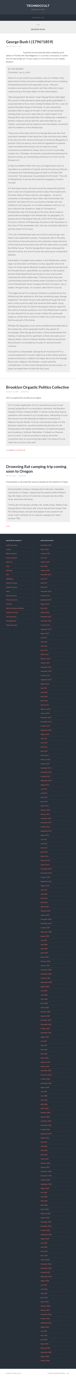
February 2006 (45, 1112)
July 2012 (44, 789)
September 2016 (46, 600)
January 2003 (45, 1260)
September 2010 (46, 881)
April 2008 (44, 1003)
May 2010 (44, 898)
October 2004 (45, 1180)
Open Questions (11, 596)
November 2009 (46, 923)
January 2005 (45, 1167)
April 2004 (44, 1205)
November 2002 (46, 1268)
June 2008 (44, 995)
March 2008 (45, 1007)
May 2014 (44, 696)
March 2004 (45, 1209)
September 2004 (46, 1184)
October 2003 (45, 1230)
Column (8, 549)
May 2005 (44, 1150)
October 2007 (45, 1028)
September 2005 (46, 1134)
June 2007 (44, 1045)
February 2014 (45, 709)
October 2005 (45, 1129)
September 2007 (46, 1033)
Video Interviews (11, 625)
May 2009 (44, 949)
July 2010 (44, 890)
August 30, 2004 (12, 392)
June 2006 (44, 1096)
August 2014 (45, 684)
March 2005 (45, 1159)
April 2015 (44, 650)
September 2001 (46, 1323)
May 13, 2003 (11, 476)
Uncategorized (11, 621)
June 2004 (44, 1197)
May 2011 (44, 848)
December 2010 (46, 869)
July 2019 (44, 558)
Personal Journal (11, 600)
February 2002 (45, 1306)
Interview (9, 570)
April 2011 (44, 852)
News (8, 591)
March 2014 (45, 705)
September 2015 (46, 629)
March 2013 (45, 755)
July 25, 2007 (11, 46)
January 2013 (45, 764)
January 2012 (45, 814)
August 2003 (45, 1239)
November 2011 (46, 822)
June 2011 (44, 843)
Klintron (25, 392)
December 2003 (46, 1222)
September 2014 (46, 680)
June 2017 (44, 579)
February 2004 (45, 1213)
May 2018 (44, 566)
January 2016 (45, 612)
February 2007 (45, 1062)
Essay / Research (11, 558)
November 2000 (46, 1352)
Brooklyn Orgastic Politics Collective (37, 387)
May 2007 (44, 1049)
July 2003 (44, 1243)
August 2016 (45, 604)
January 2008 (45, 1016)
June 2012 (44, 793)
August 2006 (45, 1087)
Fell (19, 46)
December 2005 (46, 1121)
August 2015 (45, 633)
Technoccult (38, 5)
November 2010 (46, 873)
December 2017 (46, 574)
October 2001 (45, 1318)
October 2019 (45, 553)
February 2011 (45, 860)
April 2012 (44, 801)
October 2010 (45, 877)
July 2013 (44, 738)
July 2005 (44, 1142)
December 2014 (46, 667)
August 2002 (45, 1281)
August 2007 (45, 1037)
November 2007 (46, 1024)
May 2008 (44, 999)
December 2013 (46, 717)
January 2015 (45, 663)
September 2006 (46, 1083)
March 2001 (45, 1344)
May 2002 (44, 1293)
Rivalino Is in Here (12, 612)
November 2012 (46, 772)
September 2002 (46, 1276)
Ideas (8, 566)
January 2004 (45, 1218)
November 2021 (46, 545)
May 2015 (44, 646)
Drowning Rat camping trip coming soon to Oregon (36, 468)
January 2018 (45, 570)
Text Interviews (11, 617)
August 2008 (45, 986)
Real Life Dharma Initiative (15, 608)
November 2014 (46, 671)
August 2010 (45, 886)
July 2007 (44, 1041)
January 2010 (45, 915)
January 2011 (45, 865)
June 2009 (44, 944)
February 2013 (45, 759)
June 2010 (44, 894)
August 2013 (45, 734)
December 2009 (46, 919)
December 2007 (46, 1020)
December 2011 (46, 818)
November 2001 (46, 1314)
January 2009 (45, 965)
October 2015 (45, 625)
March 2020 (45, 549)
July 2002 (44, 1285)
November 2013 (46, 722)
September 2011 (46, 831)
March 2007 (45, 1058)
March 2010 (45, 907)
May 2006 (44, 1100)
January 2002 (45, 1310)
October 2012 (45, 776)
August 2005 (45, 1138)
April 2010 (44, 902)
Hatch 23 (9, 562)
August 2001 (45, 1327)
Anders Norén (59, 1373)
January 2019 (45, 562)
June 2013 (44, 743)
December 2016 (46, 591)
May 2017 (44, 583)
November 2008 (46, 974)
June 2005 (44, 1146)
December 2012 (46, 768)
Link (7, 450)
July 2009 (44, 940)
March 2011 (45, 856)
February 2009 (45, 961)
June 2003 (44, 1247)
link (39, 55)
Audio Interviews (11, 545)
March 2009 (45, 957)
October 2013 (45, 726)
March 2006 (45, 1108)
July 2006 (44, 1091)
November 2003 (46, 1226)
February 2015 (45, 659)
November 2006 (46, 1075)
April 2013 (44, 751)
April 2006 (44, 1104)
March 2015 (45, 654)
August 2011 (45, 835)
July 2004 (44, 1192)
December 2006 (46, 1070)
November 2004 (46, 1176)
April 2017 (44, 587)
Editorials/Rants (11, 553)
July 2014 (44, 688)
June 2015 (44, 642)
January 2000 (45, 1360)
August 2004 (45, 1188)
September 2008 (46, 982)
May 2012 (44, 797)
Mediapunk (9, 579)
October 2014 (45, 675)
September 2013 (46, 730)
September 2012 (46, 780)
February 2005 (45, 1163)
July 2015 (44, 638)
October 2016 (45, 596)
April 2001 (44, 1339)
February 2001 (45, 1348)
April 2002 (44, 1297)
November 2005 (46, 1125)
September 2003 (46, 1234)
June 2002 (44, 1289)
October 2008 (45, 978)
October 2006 (45, 1079)
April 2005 (44, 1155)
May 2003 (44, 1251)
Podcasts (9, 604)
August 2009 (45, 936)
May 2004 (44, 1201)
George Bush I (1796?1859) (29, 41)
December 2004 (46, 1171)
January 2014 (45, 713)
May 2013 (44, 747)
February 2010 (45, 911)
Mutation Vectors (12, 587)
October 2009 (45, 928)
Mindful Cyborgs (11, 583)
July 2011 (44, 839)
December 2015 (46, 617)
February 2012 (45, 810)
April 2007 (44, 1054)
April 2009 (44, 953)
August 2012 (45, 785)
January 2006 (45, 1117)
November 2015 (46, 621)
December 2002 (46, 1264)
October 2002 (45, 1272)
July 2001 (44, 1331)
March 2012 (45, 806)
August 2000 (45, 1356)
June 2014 (44, 692)
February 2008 (45, 1012)
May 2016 (44, 608)
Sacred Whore (18, 450)
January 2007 (45, 1066)
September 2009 (46, 932)
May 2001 (44, 1335)
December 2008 (46, 970)
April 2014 (44, 701)
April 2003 (44, 1255)
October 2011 (45, 827)
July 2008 (44, 991)
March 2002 (45, 1302)
